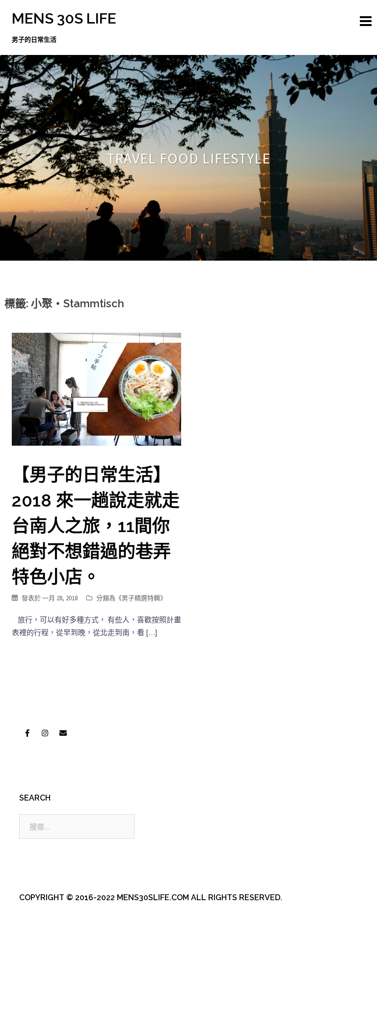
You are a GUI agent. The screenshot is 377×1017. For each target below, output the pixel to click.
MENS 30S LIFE (64, 18)
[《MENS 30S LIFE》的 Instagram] (45, 733)
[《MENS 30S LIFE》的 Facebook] (27, 733)
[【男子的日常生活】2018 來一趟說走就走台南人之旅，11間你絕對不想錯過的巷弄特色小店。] (96, 388)
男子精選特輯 (141, 598)
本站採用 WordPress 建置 (52, 1001)
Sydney (223, 1001)
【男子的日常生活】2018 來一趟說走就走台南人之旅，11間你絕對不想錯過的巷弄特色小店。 (96, 525)
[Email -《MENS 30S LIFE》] (63, 733)
